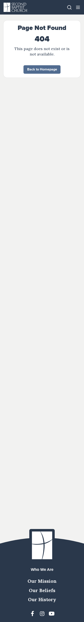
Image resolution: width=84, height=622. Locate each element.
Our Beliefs (42, 590)
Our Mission (42, 581)
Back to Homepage (42, 69)
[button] (78, 7)
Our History (42, 599)
